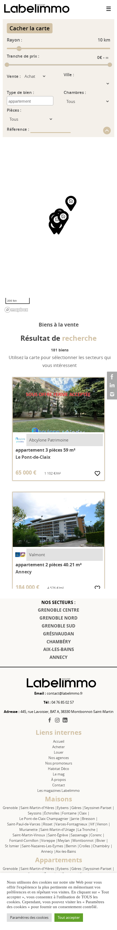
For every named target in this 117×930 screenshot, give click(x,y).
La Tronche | (88, 829)
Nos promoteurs (58, 763)
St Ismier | (13, 845)
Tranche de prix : (23, 56)
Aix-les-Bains (66, 851)
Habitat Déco (58, 768)
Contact (58, 785)
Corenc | (97, 835)
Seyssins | (36, 813)
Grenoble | (11, 807)
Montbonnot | (84, 840)
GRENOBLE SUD (58, 626)
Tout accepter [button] (69, 917)
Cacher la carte (30, 28)
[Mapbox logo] (16, 310)
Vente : (14, 76)
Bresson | (90, 818)
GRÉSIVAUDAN (58, 634)
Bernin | (72, 845)
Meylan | (65, 840)
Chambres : (75, 92)
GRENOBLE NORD (58, 618)
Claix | (84, 813)
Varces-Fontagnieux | (72, 824)
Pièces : (14, 110)
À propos (58, 779)
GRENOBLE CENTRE (58, 610)
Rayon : (14, 40)
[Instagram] (111, 394)
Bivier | (102, 840)
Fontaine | (70, 813)
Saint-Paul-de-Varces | (25, 824)
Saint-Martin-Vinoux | (30, 835)
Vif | (93, 824)
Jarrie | (76, 818)
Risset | (49, 824)
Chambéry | (102, 845)
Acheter (58, 746)
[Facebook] (111, 377)
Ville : (69, 75)
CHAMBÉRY (59, 642)
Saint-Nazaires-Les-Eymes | (44, 845)
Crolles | (86, 845)
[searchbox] (30, 101)
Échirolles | (53, 813)
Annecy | (48, 851)
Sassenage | (80, 835)
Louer (58, 752)
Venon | (103, 824)
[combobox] (30, 100)
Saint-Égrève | (59, 835)
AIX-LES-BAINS (58, 649)
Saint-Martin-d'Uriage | (59, 829)
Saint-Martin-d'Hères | (38, 807)
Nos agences (58, 757)
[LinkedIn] (111, 385)
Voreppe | (49, 840)
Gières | (77, 807)
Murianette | (29, 829)
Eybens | (64, 807)
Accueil (58, 741)
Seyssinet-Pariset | (99, 807)
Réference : (18, 129)
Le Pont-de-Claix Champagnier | (45, 818)
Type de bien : (20, 92)
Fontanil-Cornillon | (25, 840)
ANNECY (58, 657)
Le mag (58, 774)
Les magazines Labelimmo (58, 790)
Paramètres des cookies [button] (29, 917)
